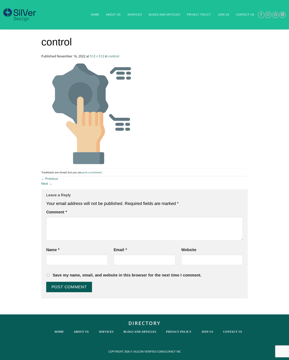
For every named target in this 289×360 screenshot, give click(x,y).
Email (120, 250)
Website (188, 250)
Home (95, 14)
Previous (49, 178)
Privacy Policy (199, 14)
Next (46, 183)
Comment (56, 212)
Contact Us (232, 331)
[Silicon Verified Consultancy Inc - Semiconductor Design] (19, 14)
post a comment (92, 172)
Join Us (223, 14)
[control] (91, 113)
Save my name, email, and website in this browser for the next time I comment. (127, 275)
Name (53, 250)
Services (134, 14)
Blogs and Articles (164, 14)
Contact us (245, 14)
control (113, 56)
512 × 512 (97, 56)
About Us (113, 14)
